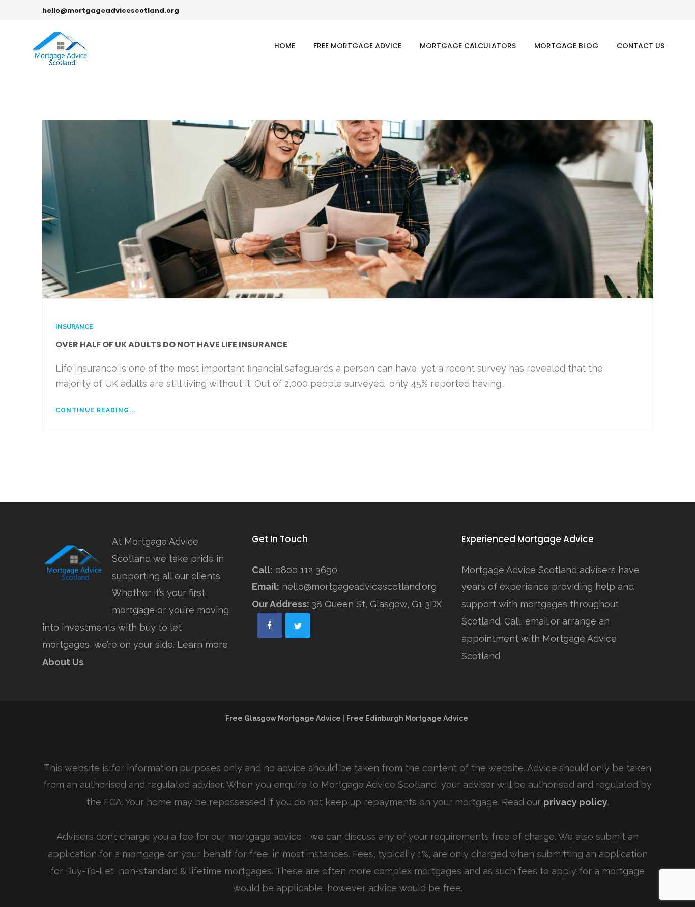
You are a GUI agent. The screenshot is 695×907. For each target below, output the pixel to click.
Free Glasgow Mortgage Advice (283, 718)
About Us (62, 662)
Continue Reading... (95, 410)
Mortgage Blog (566, 46)
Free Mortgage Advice (357, 46)
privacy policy (575, 802)
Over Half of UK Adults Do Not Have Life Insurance (171, 344)
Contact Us (640, 46)
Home (284, 46)
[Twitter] (639, 10)
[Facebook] (623, 10)
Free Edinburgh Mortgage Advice (408, 718)
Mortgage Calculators (468, 46)
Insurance (74, 326)
